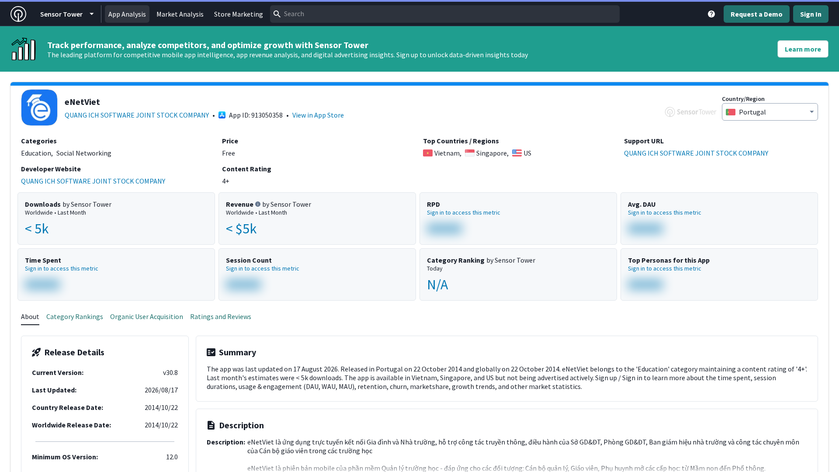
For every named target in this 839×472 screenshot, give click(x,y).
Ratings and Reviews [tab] (220, 316)
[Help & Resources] (711, 14)
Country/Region (743, 99)
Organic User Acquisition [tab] (146, 316)
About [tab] (30, 316)
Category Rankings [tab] (74, 316)
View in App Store (318, 115)
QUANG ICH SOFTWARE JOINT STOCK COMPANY (137, 115)
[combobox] (445, 14)
